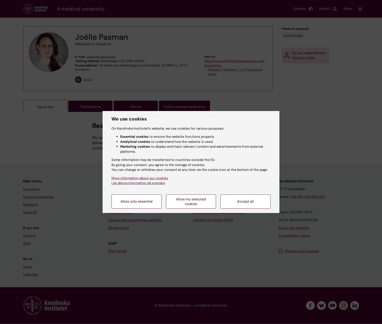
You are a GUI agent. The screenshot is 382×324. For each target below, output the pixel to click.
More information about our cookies (139, 178)
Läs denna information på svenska (138, 183)
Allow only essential (136, 201)
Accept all (245, 201)
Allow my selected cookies (191, 201)
